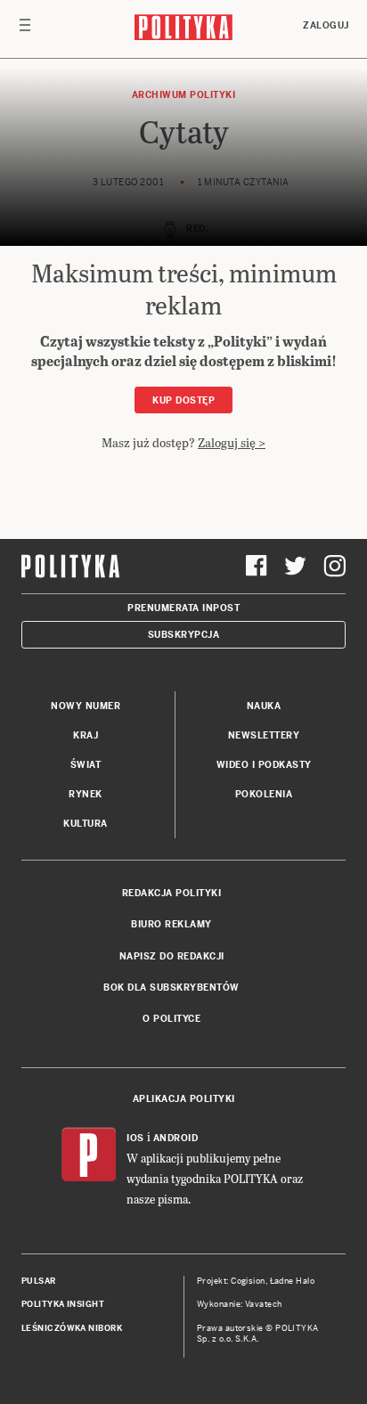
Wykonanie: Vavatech (239, 1304)
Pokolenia (264, 794)
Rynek (85, 794)
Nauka (264, 706)
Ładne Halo (292, 1281)
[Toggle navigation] (25, 29)
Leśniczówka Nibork (71, 1328)
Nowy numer (85, 706)
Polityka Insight (62, 1304)
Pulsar (38, 1281)
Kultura (85, 823)
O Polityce (171, 1018)
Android (176, 1138)
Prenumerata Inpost (183, 608)
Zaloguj (326, 25)
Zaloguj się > (231, 442)
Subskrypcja (184, 635)
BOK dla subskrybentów (171, 987)
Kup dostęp (183, 400)
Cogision (248, 1281)
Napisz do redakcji (171, 956)
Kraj (85, 735)
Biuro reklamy (171, 924)
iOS (135, 1138)
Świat (86, 765)
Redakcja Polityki (172, 893)
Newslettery (264, 735)
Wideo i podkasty (264, 765)
